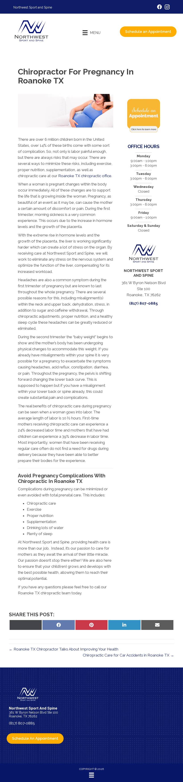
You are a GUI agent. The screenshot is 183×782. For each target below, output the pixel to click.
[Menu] (91, 775)
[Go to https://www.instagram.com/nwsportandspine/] (167, 7)
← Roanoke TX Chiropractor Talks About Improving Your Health (63, 649)
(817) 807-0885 (143, 303)
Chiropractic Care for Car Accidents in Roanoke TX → (128, 655)
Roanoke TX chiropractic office (84, 176)
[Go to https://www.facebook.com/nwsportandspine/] (159, 7)
